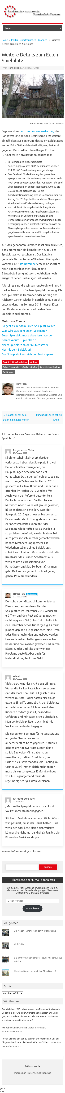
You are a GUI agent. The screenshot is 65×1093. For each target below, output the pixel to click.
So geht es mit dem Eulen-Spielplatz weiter (28, 325)
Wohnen (42, 40)
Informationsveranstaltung (37, 131)
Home (5, 40)
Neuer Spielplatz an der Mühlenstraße (25, 344)
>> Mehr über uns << (12, 1031)
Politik (14, 40)
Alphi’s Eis (19, 944)
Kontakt (46, 1073)
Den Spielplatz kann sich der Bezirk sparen (28, 354)
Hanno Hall (14, 67)
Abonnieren (32, 908)
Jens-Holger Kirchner (50, 367)
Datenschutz (35, 1073)
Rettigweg (8, 372)
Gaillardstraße (29, 367)
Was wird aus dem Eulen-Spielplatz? (24, 330)
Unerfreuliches (28, 40)
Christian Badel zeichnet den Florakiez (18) (35, 971)
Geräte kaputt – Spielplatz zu (19, 340)
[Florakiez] (32, 17)
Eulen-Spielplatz (11, 367)
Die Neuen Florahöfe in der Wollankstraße (35, 931)
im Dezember (28, 263)
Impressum (20, 1073)
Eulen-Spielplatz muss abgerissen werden (27, 335)
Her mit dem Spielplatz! (16, 349)
